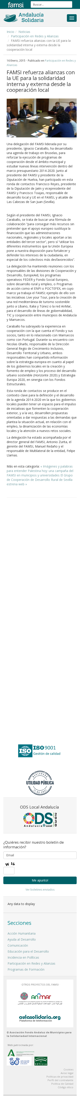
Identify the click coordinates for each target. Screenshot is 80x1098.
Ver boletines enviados (40, 889)
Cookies (68, 1069)
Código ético (65, 1087)
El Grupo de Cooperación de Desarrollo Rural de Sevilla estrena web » (40, 479)
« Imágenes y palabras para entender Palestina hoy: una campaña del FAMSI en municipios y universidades (40, 470)
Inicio (10, 32)
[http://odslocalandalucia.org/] (40, 820)
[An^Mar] (40, 998)
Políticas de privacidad (59, 1076)
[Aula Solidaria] (40, 1017)
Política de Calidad (62, 1083)
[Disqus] (42, 557)
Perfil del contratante (60, 1080)
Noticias (24, 32)
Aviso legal (67, 1073)
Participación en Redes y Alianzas (35, 36)
